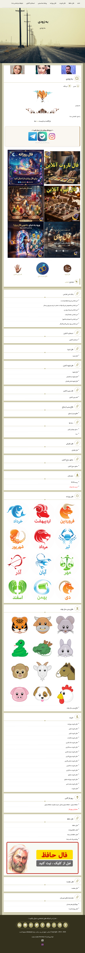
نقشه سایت (35, 936)
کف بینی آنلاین (73, 397)
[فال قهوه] (62, 204)
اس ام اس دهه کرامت (71, 314)
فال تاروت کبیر (73, 728)
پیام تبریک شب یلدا (72, 839)
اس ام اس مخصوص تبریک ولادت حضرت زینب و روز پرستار (60, 305)
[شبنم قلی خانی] (17, 70)
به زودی (43, 21)
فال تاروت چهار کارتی (71, 751)
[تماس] (42, 925)
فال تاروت (62, 3)
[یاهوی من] (65, 925)
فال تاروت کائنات (72, 737)
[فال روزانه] (26, 168)
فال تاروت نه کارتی (72, 765)
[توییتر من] (37, 925)
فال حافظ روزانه (73, 829)
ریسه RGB (74, 482)
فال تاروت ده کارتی (72, 770)
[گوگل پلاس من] (31, 925)
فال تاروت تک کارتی (72, 742)
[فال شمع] (26, 204)
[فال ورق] (26, 240)
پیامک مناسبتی (42, 3)
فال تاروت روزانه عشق (71, 779)
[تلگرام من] (60, 925)
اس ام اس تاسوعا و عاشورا (70, 319)
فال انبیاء (75, 355)
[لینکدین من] (19, 925)
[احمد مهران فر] (68, 70)
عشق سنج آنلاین (73, 466)
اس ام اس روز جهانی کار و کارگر (69, 323)
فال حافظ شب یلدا (72, 834)
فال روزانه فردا (73, 908)
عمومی (67, 281)
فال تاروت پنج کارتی (72, 756)
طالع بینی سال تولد (72, 707)
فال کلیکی (75, 450)
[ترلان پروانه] (43, 70)
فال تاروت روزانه (73, 724)
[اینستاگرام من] (48, 925)
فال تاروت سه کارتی (72, 747)
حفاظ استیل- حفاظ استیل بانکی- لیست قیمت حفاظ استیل (61, 804)
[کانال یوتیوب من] (25, 925)
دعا (37, 121)
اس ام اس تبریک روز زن (71, 309)
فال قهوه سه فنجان (72, 376)
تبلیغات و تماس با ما (17, 3)
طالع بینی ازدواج (73, 413)
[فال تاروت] (62, 168)
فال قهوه (75, 371)
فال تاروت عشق (73, 774)
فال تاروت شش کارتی (71, 760)
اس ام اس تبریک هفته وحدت (69, 300)
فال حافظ (71, 3)
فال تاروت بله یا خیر (72, 783)
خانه (78, 3)
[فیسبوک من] (54, 925)
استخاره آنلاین (30, 3)
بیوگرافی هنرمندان (72, 904)
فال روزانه (53, 3)
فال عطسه (75, 888)
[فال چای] (62, 240)
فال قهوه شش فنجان (71, 381)
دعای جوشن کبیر (73, 429)
